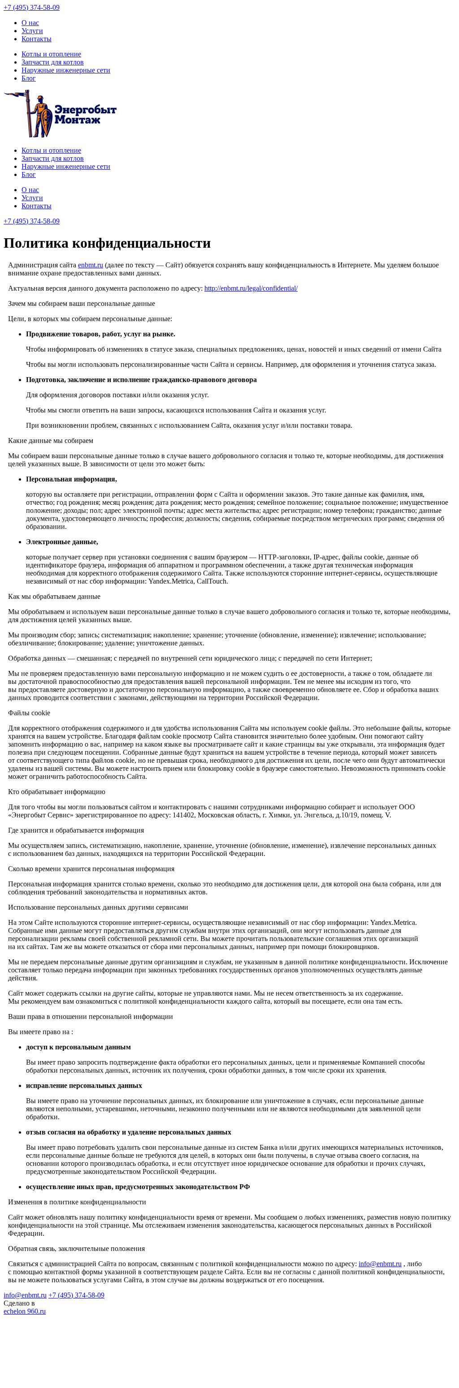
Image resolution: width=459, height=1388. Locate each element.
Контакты (37, 39)
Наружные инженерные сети (66, 70)
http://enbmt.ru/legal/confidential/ (251, 288)
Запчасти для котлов (53, 62)
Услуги (32, 30)
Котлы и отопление (51, 54)
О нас (30, 22)
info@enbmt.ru (380, 1264)
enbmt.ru (90, 265)
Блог (29, 78)
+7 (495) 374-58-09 (32, 7)
